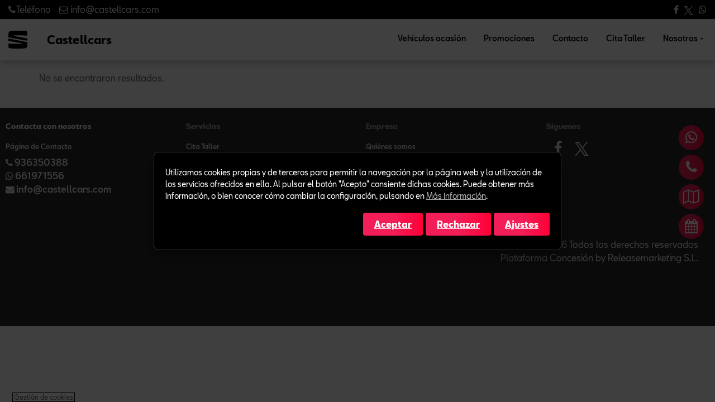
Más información (456, 195)
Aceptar (393, 224)
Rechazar (458, 224)
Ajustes (521, 224)
